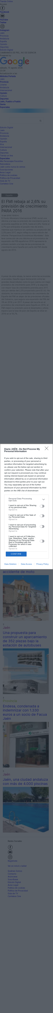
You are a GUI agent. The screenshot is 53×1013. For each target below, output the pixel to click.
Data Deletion (10, 564)
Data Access (26, 564)
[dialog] (26, 506)
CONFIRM (16, 554)
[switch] (42, 506)
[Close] (47, 449)
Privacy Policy (42, 564)
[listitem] (26, 500)
